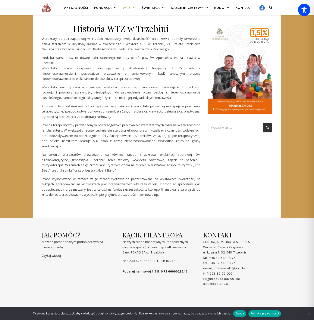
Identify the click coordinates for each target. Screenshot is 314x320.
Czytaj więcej (51, 255)
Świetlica (151, 7)
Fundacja (103, 7)
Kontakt (244, 7)
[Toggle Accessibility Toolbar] (304, 9)
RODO (219, 7)
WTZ (127, 7)
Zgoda (239, 313)
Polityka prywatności (265, 313)
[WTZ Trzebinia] (46, 7)
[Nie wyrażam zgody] (309, 313)
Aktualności (76, 7)
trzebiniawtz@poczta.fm (231, 268)
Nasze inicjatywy (187, 7)
